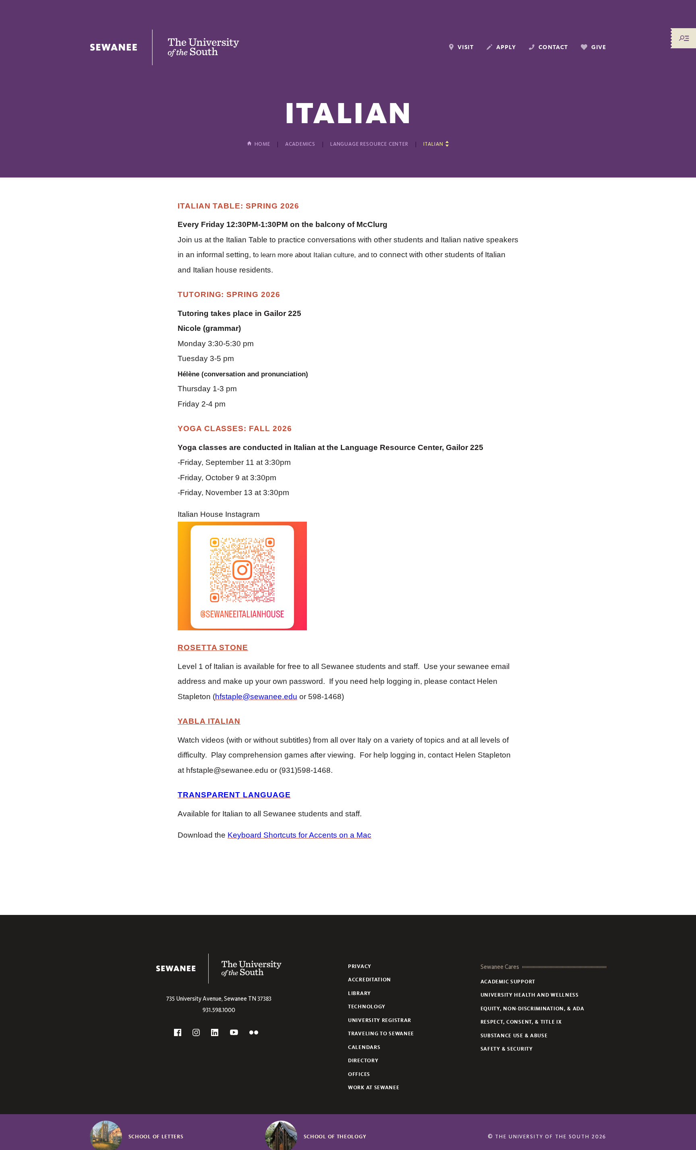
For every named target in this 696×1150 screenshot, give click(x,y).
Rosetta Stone (213, 647)
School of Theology (335, 1136)
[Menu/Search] (684, 38)
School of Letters (156, 1136)
